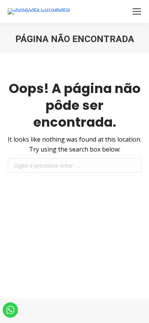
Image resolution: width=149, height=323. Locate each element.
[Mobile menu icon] (136, 11)
